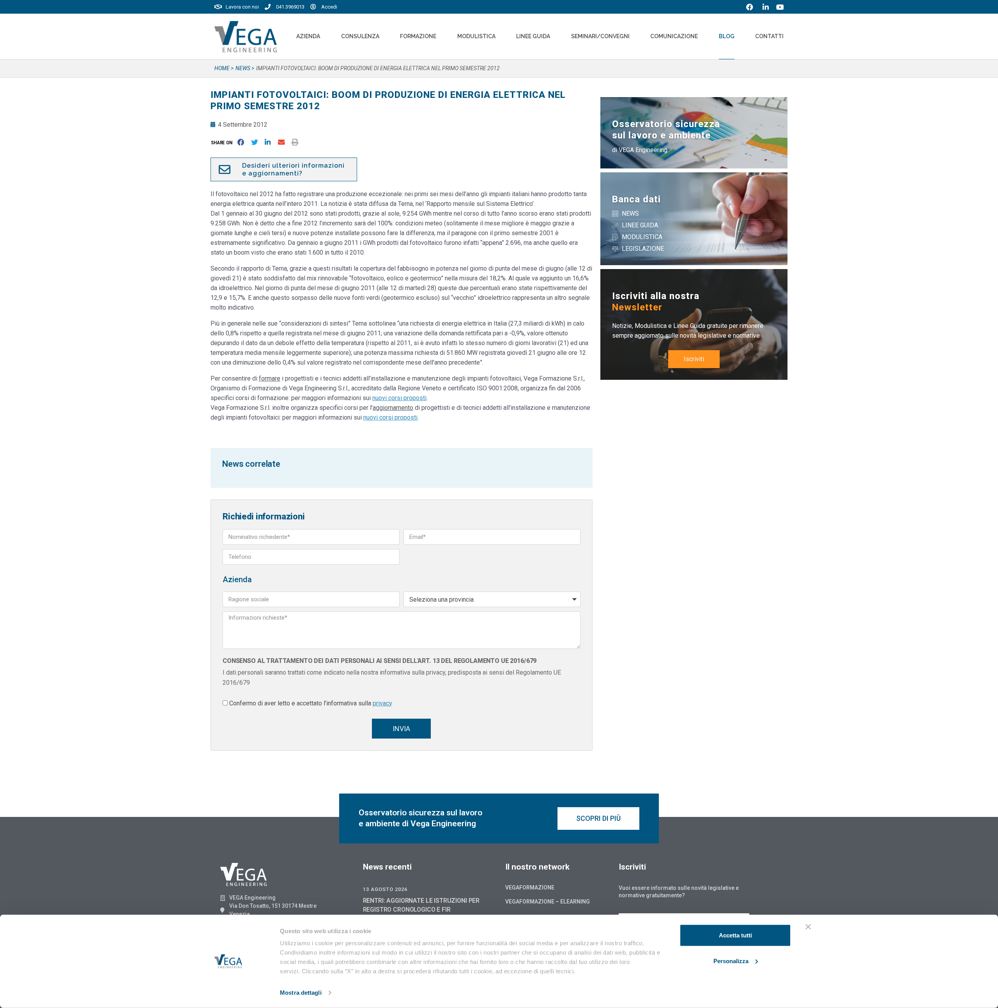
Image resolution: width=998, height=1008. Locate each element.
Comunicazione (674, 36)
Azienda (308, 36)
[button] (223, 142)
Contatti (769, 36)
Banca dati (636, 199)
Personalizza (730, 960)
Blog (726, 36)
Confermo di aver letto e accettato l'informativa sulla (310, 703)
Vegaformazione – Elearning (547, 901)
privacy (382, 703)
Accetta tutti (735, 935)
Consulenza (360, 36)
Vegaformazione (529, 887)
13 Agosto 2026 (385, 889)
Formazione (418, 36)
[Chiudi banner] (808, 927)
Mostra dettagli (301, 992)
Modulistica (476, 36)
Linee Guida (533, 36)
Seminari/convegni (600, 36)
